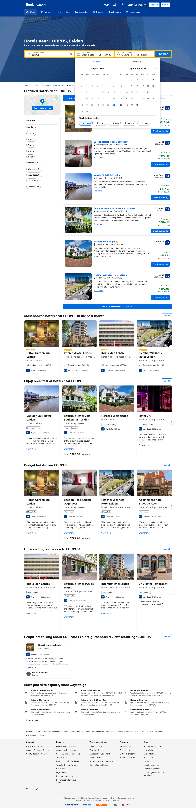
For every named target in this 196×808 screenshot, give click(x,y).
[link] (42, 133)
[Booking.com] (35, 4)
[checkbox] (113, 79)
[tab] (97, 61)
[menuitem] (30, 12)
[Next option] (171, 347)
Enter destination (38, 53)
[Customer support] (122, 5)
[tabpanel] (117, 96)
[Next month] (155, 68)
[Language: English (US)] (114, 5)
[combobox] (50, 55)
